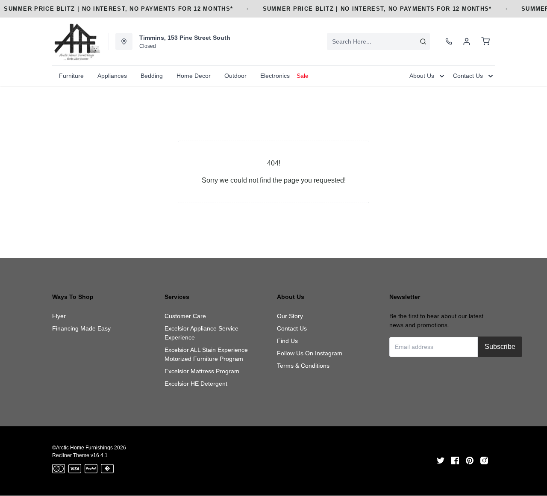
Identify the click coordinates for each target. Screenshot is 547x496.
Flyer (59, 316)
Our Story (290, 316)
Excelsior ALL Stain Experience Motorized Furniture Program (206, 354)
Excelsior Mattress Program (202, 371)
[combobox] (378, 41)
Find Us (287, 340)
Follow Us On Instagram (309, 353)
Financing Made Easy (81, 328)
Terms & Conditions (303, 365)
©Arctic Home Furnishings (82, 448)
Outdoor (235, 75)
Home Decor (193, 75)
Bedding (152, 75)
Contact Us (292, 328)
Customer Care (185, 316)
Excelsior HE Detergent (196, 383)
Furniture (71, 75)
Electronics (275, 75)
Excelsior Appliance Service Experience (201, 333)
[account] (466, 41)
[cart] (485, 41)
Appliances (112, 75)
